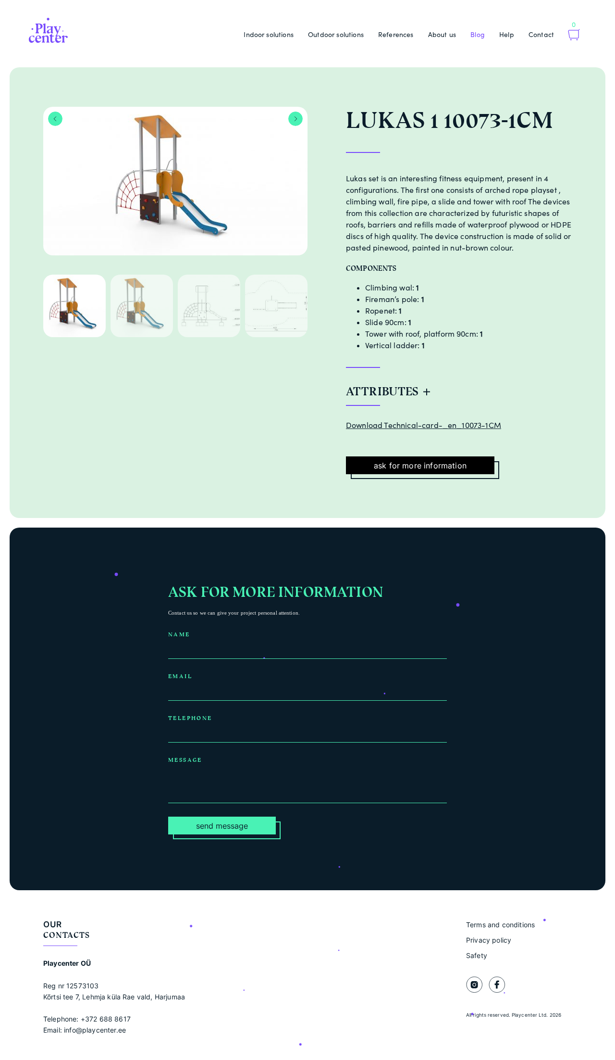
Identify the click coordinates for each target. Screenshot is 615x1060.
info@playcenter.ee (95, 1030)
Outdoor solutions (336, 34)
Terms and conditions (500, 925)
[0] (574, 36)
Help (506, 34)
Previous (55, 119)
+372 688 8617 (106, 1019)
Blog (477, 34)
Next (295, 119)
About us (442, 34)
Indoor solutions (269, 34)
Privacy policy (488, 940)
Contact (541, 34)
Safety (476, 955)
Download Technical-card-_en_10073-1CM (423, 425)
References (396, 34)
